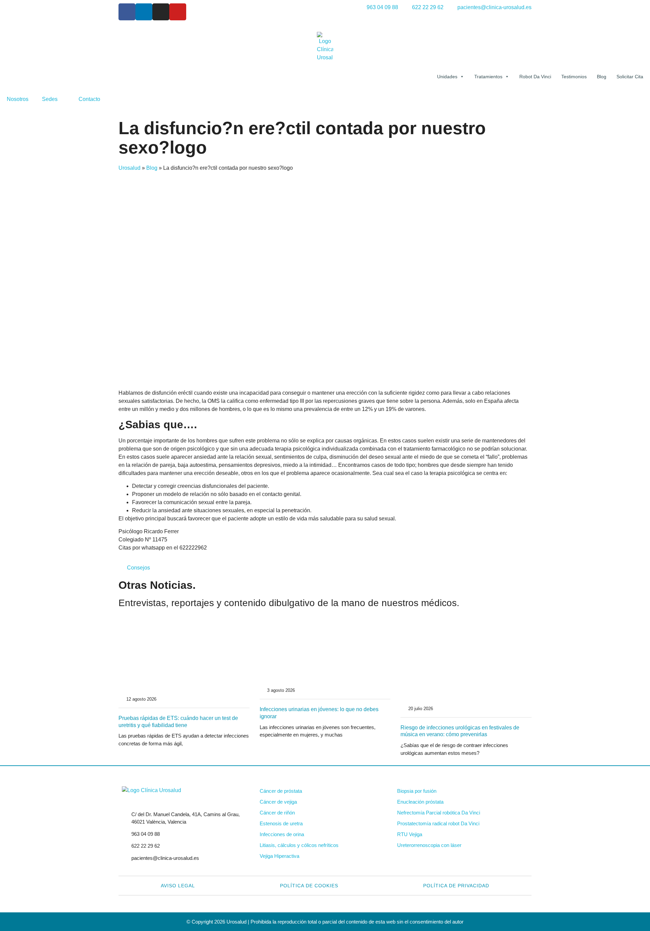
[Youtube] (177, 11)
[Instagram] (160, 11)
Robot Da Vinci (535, 76)
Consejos (138, 568)
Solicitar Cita (629, 76)
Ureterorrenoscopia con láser (429, 845)
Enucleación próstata (420, 802)
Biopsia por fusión (416, 791)
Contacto (89, 99)
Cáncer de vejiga (278, 802)
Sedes (50, 99)
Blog (601, 76)
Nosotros (17, 99)
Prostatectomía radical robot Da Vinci (438, 823)
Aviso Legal (178, 885)
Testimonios (574, 76)
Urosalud (129, 168)
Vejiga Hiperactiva (279, 856)
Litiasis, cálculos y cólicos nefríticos (299, 845)
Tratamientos (488, 76)
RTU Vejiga (409, 834)
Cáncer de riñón (277, 812)
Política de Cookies (309, 885)
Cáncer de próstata (281, 791)
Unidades (447, 76)
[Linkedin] (143, 11)
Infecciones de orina (282, 834)
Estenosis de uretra (281, 823)
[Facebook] (126, 11)
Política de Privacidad (456, 885)
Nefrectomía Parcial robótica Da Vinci (438, 812)
